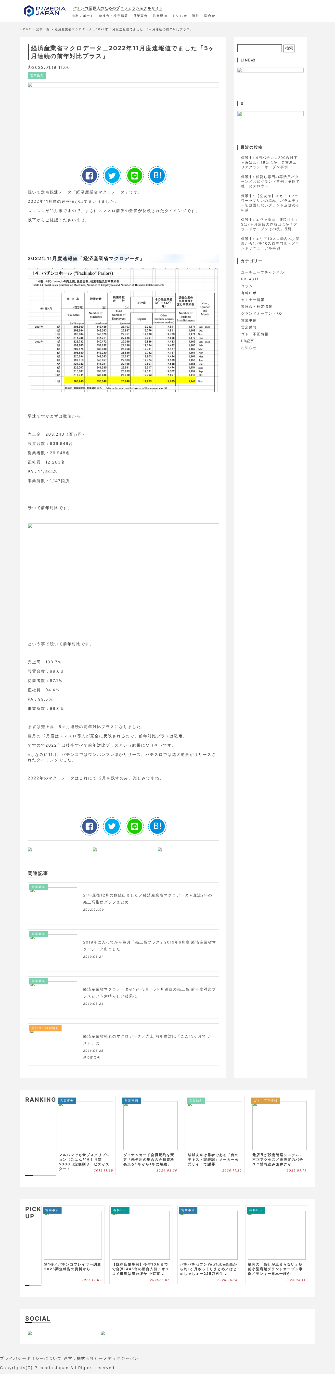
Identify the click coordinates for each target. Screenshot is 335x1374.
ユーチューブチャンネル (262, 272)
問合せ (209, 16)
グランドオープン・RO (261, 313)
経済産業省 (91, 1057)
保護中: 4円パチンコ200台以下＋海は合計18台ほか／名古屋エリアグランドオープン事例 (269, 162)
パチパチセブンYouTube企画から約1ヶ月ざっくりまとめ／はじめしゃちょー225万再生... (208, 1269)
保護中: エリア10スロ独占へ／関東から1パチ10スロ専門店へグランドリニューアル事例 (270, 243)
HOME (25, 29)
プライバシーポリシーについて (31, 1358)
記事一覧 (43, 29)
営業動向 (160, 16)
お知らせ (179, 16)
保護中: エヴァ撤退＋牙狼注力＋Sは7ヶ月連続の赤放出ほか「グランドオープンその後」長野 (270, 224)
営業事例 (140, 16)
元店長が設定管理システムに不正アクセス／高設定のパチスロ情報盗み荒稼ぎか (277, 1159)
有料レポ (249, 293)
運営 (195, 16)
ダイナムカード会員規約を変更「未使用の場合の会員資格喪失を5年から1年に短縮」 (148, 1159)
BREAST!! (250, 279)
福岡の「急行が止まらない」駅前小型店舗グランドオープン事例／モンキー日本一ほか (275, 1269)
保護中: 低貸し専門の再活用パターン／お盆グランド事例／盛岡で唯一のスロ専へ (270, 181)
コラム (247, 286)
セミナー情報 (253, 300)
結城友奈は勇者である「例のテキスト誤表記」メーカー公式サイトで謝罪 (213, 1159)
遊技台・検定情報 (113, 16)
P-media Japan (52, 1367)
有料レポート (83, 16)
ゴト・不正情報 (255, 334)
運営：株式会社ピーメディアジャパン (101, 1358)
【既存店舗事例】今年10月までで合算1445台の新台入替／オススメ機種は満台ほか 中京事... (140, 1269)
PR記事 (247, 341)
